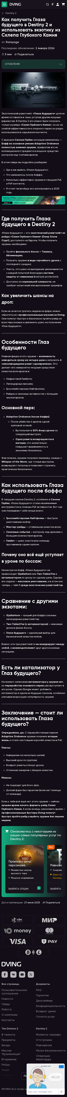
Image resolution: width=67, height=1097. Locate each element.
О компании (9, 1014)
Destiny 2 (41, 1029)
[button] (57, 4)
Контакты (8, 1020)
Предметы (8, 1040)
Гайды (6, 1004)
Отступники (44, 1040)
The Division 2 (10, 1029)
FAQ (38, 990)
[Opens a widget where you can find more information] (45, 1079)
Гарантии (42, 995)
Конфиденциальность (50, 1006)
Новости (7, 999)
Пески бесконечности (50, 1050)
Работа (7, 1009)
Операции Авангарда (43, 1058)
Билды (6, 1045)
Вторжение (9, 1059)
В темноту (8, 1034)
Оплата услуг (45, 1016)
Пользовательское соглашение (14, 992)
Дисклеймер (44, 1000)
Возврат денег (46, 1011)
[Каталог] (4, 4)
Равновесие (44, 1045)
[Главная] (15, 4)
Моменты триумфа (48, 1034)
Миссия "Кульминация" (11, 1052)
